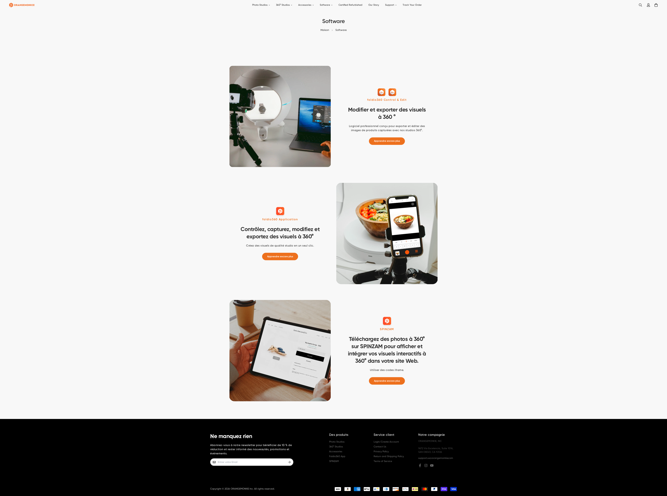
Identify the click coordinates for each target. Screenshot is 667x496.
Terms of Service (383, 461)
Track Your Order (412, 5)
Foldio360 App (337, 456)
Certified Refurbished (350, 5)
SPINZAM (334, 461)
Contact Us (380, 447)
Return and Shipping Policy (389, 456)
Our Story (373, 5)
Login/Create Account (386, 442)
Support (389, 5)
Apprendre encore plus (387, 141)
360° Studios (283, 5)
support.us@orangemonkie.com (435, 458)
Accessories (304, 5)
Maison (324, 30)
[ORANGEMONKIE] (21, 5)
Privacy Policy (381, 451)
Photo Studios (259, 5)
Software (325, 5)
